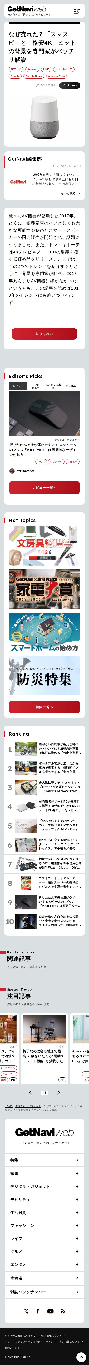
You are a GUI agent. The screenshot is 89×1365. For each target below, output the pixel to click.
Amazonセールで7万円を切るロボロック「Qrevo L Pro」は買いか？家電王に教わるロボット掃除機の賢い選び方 (44, 1056)
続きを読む (44, 334)
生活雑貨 (18, 1213)
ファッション (22, 1226)
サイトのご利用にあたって (20, 1335)
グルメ (16, 1251)
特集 (14, 1160)
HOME (9, 1106)
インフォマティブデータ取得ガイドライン (29, 1341)
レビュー (18, 386)
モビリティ (20, 1200)
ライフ (13, 1046)
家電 (63, 1046)
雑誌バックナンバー (28, 1292)
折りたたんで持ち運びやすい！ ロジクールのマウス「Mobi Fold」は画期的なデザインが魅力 (43, 450)
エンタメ (18, 1264)
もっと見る (70, 193)
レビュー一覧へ (44, 487)
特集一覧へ (44, 707)
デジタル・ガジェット (67, 439)
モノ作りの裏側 (53, 386)
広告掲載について (69, 1341)
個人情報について (51, 1335)
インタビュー (35, 386)
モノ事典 (71, 386)
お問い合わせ (12, 1348)
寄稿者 (16, 1278)
